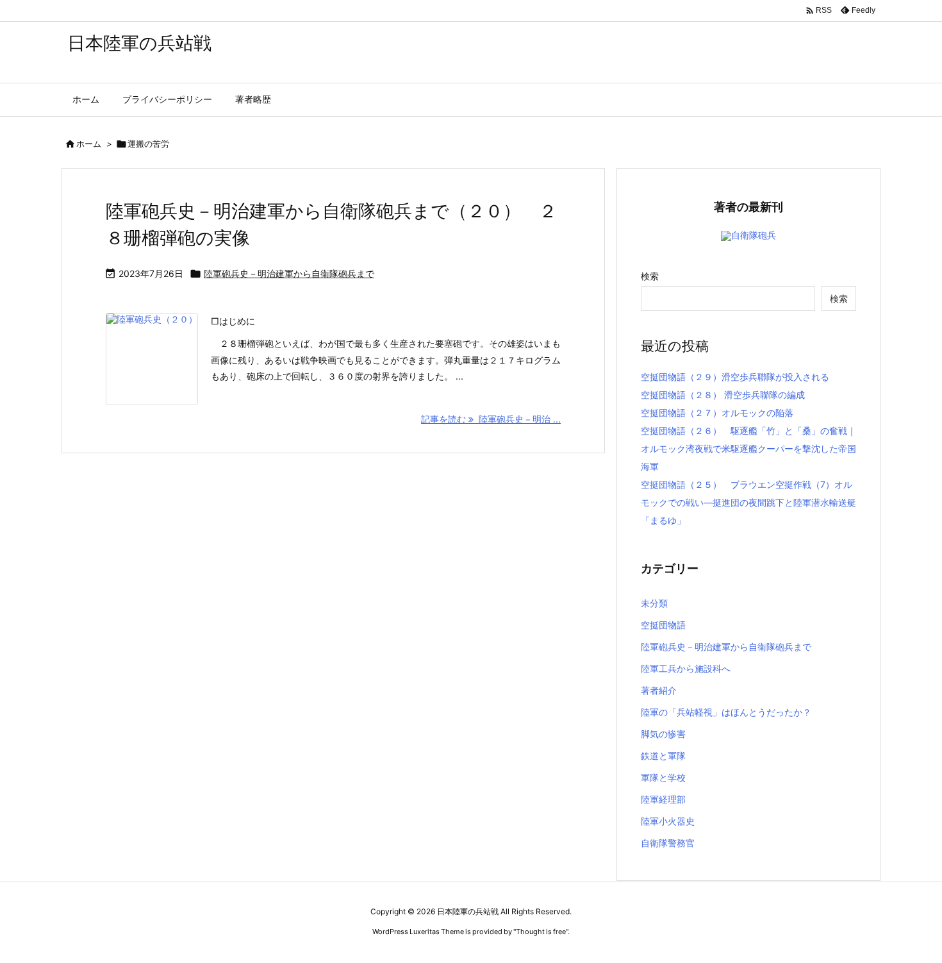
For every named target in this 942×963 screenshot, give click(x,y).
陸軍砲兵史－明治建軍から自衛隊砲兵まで (289, 273)
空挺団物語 (663, 624)
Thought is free (541, 931)
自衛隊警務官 (668, 842)
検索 (650, 276)
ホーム (88, 143)
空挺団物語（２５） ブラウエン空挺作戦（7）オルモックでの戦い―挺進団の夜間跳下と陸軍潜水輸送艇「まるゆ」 (748, 502)
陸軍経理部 (663, 799)
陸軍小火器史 (668, 821)
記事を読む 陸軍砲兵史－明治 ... (491, 419)
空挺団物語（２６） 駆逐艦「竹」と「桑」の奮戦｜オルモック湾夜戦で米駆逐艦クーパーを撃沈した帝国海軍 (748, 448)
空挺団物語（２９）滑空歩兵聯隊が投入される (735, 376)
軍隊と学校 (663, 777)
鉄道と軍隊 (663, 755)
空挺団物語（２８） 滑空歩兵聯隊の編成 (723, 394)
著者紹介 (659, 690)
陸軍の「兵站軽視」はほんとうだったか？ (726, 712)
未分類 (654, 603)
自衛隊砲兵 (753, 235)
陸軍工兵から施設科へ (686, 668)
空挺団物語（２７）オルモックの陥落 (717, 412)
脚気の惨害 (663, 733)
